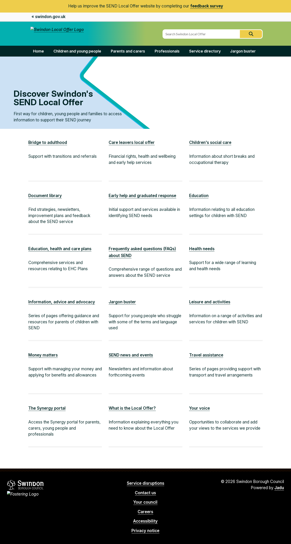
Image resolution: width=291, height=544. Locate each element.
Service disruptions (145, 483)
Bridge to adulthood (47, 142)
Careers (145, 511)
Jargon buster (243, 51)
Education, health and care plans (59, 248)
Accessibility (145, 521)
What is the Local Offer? (132, 408)
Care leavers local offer (132, 142)
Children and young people (77, 51)
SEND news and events (131, 355)
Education (199, 195)
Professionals (167, 51)
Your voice (199, 408)
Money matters (43, 355)
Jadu (279, 487)
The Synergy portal (47, 408)
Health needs (202, 248)
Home (38, 51)
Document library (45, 195)
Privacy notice (145, 530)
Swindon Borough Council (25, 485)
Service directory (205, 51)
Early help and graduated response (142, 195)
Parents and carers (128, 51)
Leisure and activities (209, 302)
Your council (145, 502)
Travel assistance (206, 355)
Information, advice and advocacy (61, 302)
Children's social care (210, 142)
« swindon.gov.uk (48, 16)
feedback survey (206, 6)
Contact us (145, 492)
